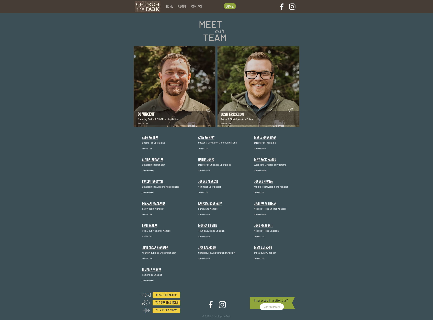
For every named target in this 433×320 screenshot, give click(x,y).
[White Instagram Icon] (292, 6)
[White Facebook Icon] (282, 6)
